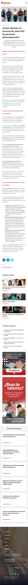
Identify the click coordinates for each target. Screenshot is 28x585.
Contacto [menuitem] (7, 548)
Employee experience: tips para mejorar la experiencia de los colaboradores (12, 482)
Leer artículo (5, 290)
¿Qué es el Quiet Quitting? (8, 301)
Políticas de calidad (9, 559)
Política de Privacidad (13, 578)
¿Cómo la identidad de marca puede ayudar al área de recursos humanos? (14, 513)
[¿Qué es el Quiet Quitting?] (14, 300)
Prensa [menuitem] (6, 545)
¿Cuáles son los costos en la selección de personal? (13, 346)
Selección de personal (7, 267)
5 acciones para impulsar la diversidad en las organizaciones (14, 330)
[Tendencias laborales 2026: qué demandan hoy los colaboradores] (14, 285)
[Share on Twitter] (12, 259)
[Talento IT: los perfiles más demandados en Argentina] (14, 312)
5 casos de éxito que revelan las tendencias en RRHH (14, 334)
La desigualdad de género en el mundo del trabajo (13, 338)
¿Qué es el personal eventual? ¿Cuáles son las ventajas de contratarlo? (14, 342)
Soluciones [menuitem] (8, 535)
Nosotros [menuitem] (7, 531)
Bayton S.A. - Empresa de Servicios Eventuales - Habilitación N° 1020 (13, 554)
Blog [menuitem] (6, 542)
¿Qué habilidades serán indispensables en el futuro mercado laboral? (11, 451)
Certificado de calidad (10, 561)
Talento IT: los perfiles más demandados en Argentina (12, 315)
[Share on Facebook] (4, 259)
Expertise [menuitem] (7, 538)
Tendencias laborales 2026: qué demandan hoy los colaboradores (13, 287)
